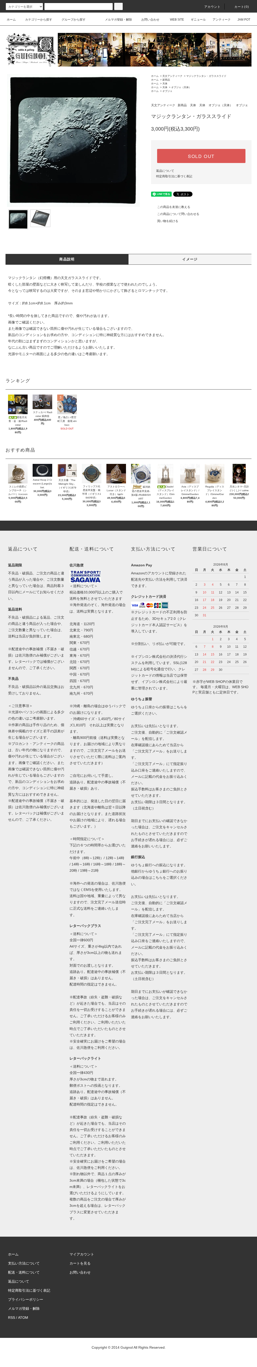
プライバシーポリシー (25, 1299)
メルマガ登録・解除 (118, 19)
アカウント (212, 7)
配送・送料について (24, 1272)
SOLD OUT (201, 156)
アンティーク (222, 19)
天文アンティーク (172, 76)
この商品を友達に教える (173, 207)
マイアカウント (82, 1254)
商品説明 (67, 259)
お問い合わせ (150, 19)
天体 (164, 83)
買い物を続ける (167, 221)
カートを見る (80, 1263)
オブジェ (167, 91)
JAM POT (243, 19)
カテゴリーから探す (38, 19)
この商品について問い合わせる (178, 214)
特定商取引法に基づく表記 (174, 176)
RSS (11, 1318)
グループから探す (73, 19)
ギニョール (198, 19)
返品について (165, 171)
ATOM (23, 1318)
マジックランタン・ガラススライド (206, 76)
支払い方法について (24, 1263)
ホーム (11, 19)
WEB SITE (177, 19)
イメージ (190, 259)
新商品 (166, 79)
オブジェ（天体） (181, 87)
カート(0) (241, 7)
